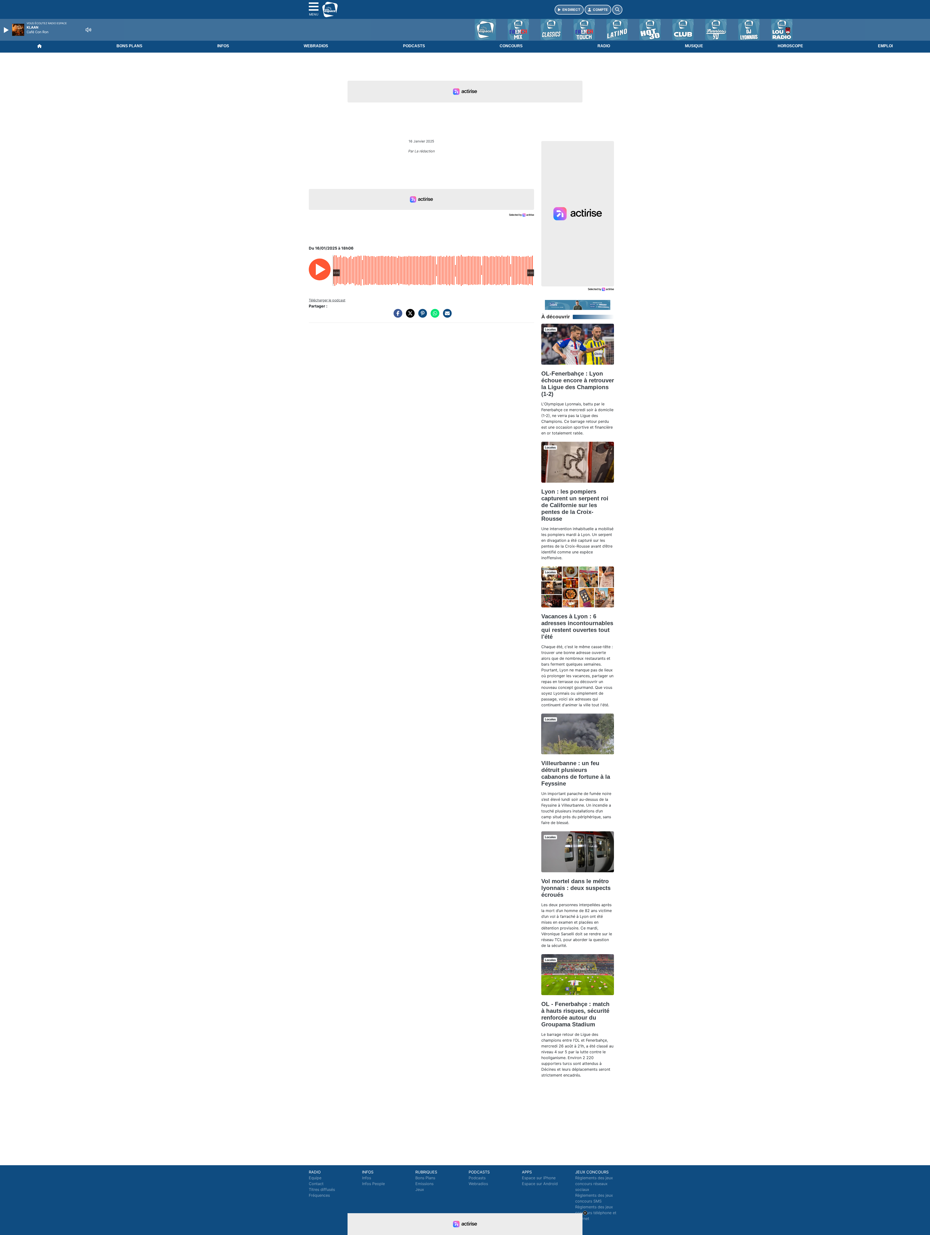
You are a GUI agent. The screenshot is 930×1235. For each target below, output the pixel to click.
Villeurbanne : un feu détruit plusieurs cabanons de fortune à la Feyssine (575, 773)
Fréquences (319, 1195)
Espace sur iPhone (539, 1177)
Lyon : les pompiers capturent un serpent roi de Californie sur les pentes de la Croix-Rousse (574, 505)
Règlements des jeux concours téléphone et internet (595, 1212)
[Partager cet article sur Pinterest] (421, 315)
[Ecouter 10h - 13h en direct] (577, 304)
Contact (316, 1183)
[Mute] (88, 29)
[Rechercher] (617, 10)
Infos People (373, 1183)
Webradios (316, 46)
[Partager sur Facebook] (396, 315)
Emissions (424, 1183)
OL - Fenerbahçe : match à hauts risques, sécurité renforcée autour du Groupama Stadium (575, 1014)
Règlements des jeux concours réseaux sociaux (594, 1183)
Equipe (315, 1177)
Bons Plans (129, 46)
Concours (511, 46)
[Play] (7, 30)
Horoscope (790, 46)
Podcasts (414, 46)
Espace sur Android (540, 1183)
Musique (694, 46)
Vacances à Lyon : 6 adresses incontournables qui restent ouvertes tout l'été (577, 626)
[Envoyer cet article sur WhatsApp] (433, 315)
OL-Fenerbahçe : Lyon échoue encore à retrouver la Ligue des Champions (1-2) (577, 383)
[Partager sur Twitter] (409, 315)
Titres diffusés (322, 1189)
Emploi (885, 46)
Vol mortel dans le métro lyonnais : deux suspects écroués (576, 888)
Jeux (419, 1189)
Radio (603, 46)
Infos (223, 46)
